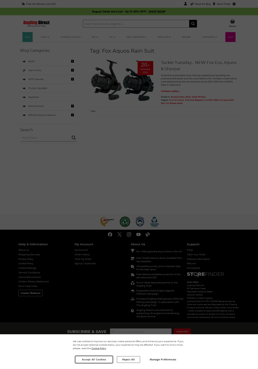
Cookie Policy (98, 348)
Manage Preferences (163, 359)
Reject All (128, 359)
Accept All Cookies (94, 359)
